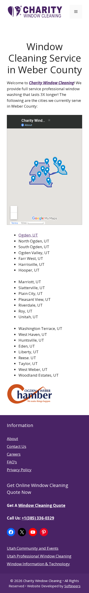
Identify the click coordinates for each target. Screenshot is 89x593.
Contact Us (16, 446)
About (12, 438)
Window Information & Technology (38, 563)
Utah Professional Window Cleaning (39, 556)
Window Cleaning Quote (41, 505)
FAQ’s (12, 462)
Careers (14, 454)
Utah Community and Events (32, 548)
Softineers (72, 586)
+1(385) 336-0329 (38, 518)
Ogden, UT (28, 235)
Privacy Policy (19, 469)
